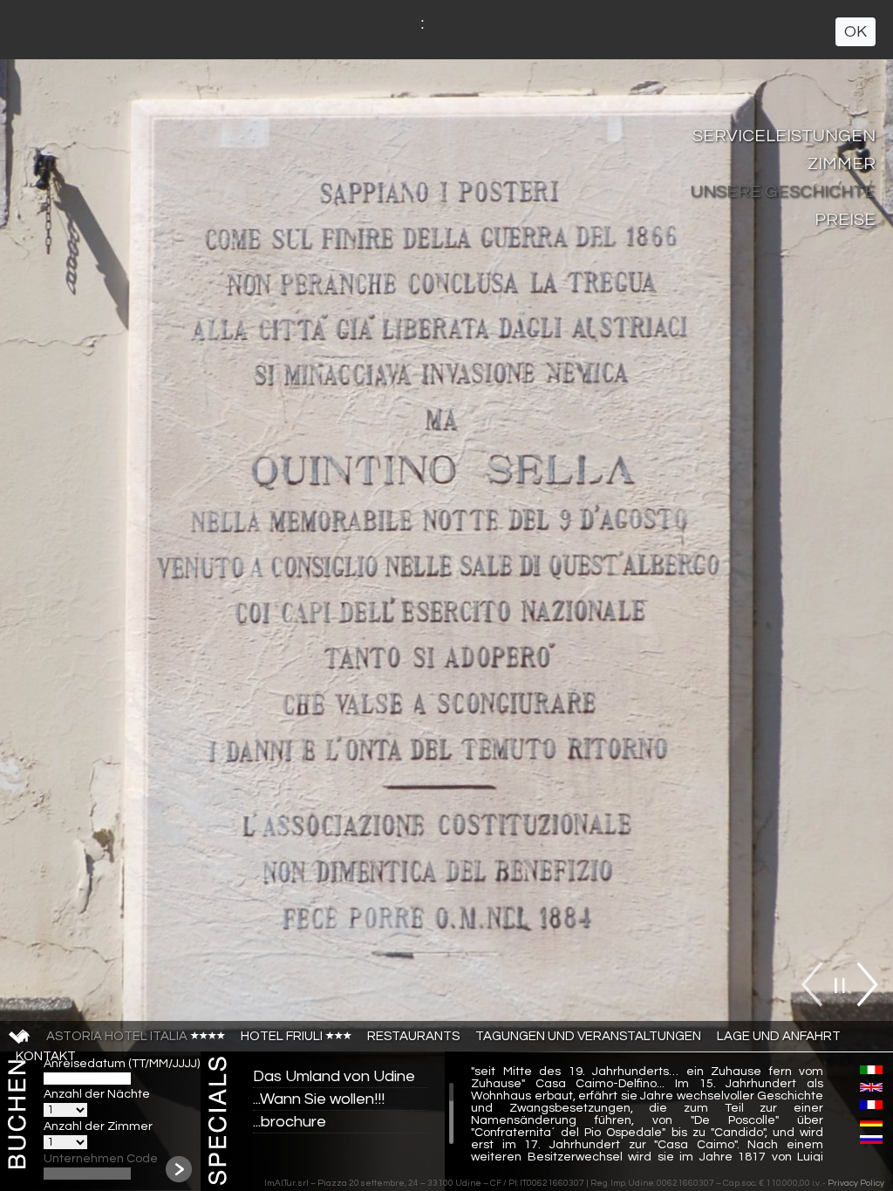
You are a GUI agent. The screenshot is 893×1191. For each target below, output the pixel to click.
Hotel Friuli (283, 1036)
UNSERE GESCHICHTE (783, 192)
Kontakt (46, 1056)
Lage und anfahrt (779, 1036)
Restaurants (413, 1036)
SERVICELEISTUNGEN (784, 136)
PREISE (845, 219)
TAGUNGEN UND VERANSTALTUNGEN (588, 1036)
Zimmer (842, 164)
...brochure (289, 1121)
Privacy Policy (856, 1183)
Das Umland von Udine (334, 1076)
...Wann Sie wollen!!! (319, 1099)
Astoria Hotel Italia (118, 1036)
